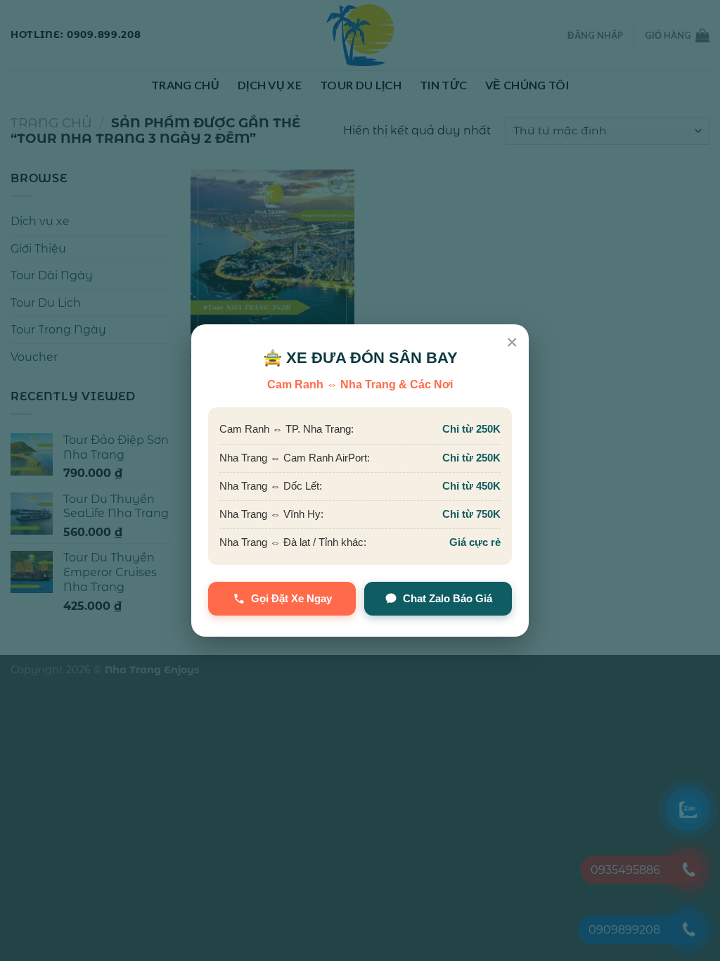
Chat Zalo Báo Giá (447, 598)
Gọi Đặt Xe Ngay (291, 598)
